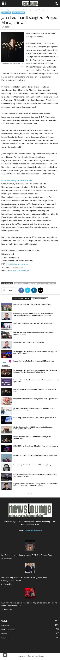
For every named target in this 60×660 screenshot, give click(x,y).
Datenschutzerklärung (36, 656)
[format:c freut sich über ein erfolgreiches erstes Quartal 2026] (6, 401)
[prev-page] (28, 493)
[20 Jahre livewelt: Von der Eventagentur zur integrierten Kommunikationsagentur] (6, 411)
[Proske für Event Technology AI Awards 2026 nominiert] (6, 363)
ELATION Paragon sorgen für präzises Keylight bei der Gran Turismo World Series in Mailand (29, 604)
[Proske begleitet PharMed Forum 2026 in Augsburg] (6, 467)
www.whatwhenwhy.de (19, 271)
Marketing (5, 625)
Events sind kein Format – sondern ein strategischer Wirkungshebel (32, 437)
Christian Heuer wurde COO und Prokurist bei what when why (34, 390)
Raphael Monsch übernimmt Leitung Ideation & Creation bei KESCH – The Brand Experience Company (35, 484)
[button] (5, 655)
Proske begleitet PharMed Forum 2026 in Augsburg (32, 465)
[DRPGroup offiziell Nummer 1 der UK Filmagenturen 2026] (6, 420)
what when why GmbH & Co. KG (16, 180)
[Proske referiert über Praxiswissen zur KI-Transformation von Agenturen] (6, 382)
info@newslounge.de (33, 530)
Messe (4, 634)
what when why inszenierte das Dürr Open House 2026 (33, 323)
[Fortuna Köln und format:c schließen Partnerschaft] (6, 307)
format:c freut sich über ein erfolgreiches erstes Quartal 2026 (35, 399)
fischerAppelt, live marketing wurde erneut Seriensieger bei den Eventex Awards (35, 352)
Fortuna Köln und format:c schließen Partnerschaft (32, 304)
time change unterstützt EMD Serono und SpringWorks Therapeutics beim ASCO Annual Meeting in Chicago (33, 314)
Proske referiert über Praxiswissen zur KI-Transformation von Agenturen (36, 380)
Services (5, 638)
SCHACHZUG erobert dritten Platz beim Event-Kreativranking (35, 446)
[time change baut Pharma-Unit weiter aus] (6, 344)
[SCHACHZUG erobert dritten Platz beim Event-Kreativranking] (6, 448)
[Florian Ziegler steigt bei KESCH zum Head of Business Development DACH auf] (6, 429)
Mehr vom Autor (39, 299)
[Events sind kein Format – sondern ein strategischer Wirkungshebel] (6, 439)
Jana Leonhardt (20, 283)
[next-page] (31, 493)
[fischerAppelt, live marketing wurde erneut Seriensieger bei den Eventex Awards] (6, 354)
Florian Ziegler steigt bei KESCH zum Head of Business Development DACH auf (32, 428)
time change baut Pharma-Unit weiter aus (28, 342)
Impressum (21, 656)
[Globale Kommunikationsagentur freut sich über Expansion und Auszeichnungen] (6, 477)
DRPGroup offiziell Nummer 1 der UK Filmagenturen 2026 (34, 418)
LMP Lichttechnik (8, 629)
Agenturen (10, 10)
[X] (27, 290)
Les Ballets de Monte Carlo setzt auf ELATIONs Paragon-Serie (26, 555)
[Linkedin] (34, 290)
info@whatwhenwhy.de (18, 264)
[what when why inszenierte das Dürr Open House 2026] (6, 326)
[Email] (40, 290)
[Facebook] (21, 290)
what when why (18, 12)
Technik (4, 621)
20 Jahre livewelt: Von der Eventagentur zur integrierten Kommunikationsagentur (33, 409)
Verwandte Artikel (22, 299)
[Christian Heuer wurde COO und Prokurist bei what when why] (6, 392)
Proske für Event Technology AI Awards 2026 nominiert (33, 361)
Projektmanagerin (34, 283)
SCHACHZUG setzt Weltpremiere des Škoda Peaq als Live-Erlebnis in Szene (34, 333)
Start (3, 10)
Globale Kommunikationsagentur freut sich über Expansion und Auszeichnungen (35, 475)
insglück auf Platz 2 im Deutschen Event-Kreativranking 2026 (35, 455)
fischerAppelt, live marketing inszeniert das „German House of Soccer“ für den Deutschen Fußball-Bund (35, 371)
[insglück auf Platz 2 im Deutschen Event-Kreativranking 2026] (6, 458)
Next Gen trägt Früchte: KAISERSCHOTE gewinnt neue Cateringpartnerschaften (24, 579)
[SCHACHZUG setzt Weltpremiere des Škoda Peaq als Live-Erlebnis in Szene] (6, 335)
